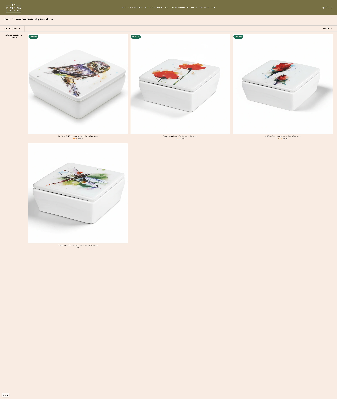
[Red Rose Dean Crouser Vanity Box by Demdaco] (283, 84)
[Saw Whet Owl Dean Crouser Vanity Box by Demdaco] (78, 84)
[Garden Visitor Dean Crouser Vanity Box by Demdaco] (78, 193)
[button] (132, 7)
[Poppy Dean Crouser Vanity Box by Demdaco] (180, 84)
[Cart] (332, 7)
